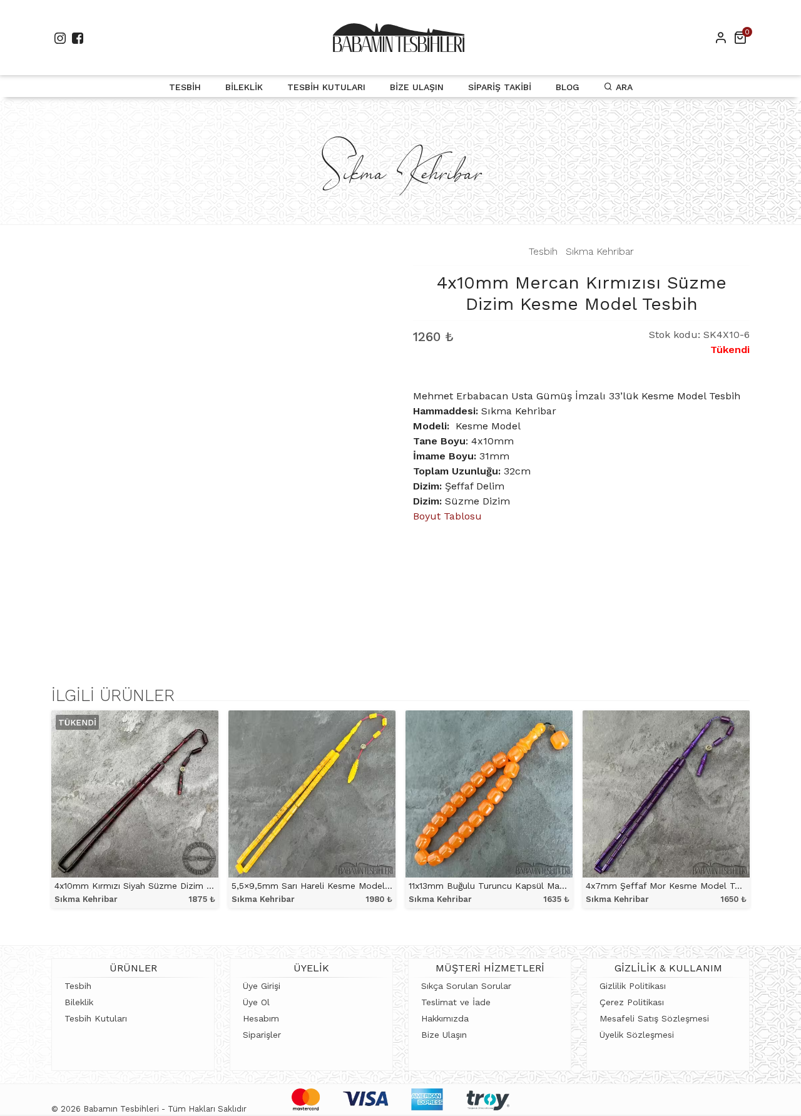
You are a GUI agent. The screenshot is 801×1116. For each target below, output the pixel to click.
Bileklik (244, 87)
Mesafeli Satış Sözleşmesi (654, 1018)
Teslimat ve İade (456, 1002)
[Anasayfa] (398, 37)
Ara (623, 87)
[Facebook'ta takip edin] (77, 38)
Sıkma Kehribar (600, 251)
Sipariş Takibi (499, 87)
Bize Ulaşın (417, 87)
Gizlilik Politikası (632, 986)
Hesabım (261, 1018)
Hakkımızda (445, 1018)
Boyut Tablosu (447, 516)
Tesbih (185, 87)
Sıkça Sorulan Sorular (466, 986)
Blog (567, 87)
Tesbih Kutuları (326, 87)
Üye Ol (256, 1002)
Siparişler (262, 1035)
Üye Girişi (261, 986)
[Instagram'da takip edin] (60, 38)
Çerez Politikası (631, 1002)
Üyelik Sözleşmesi (636, 1035)
